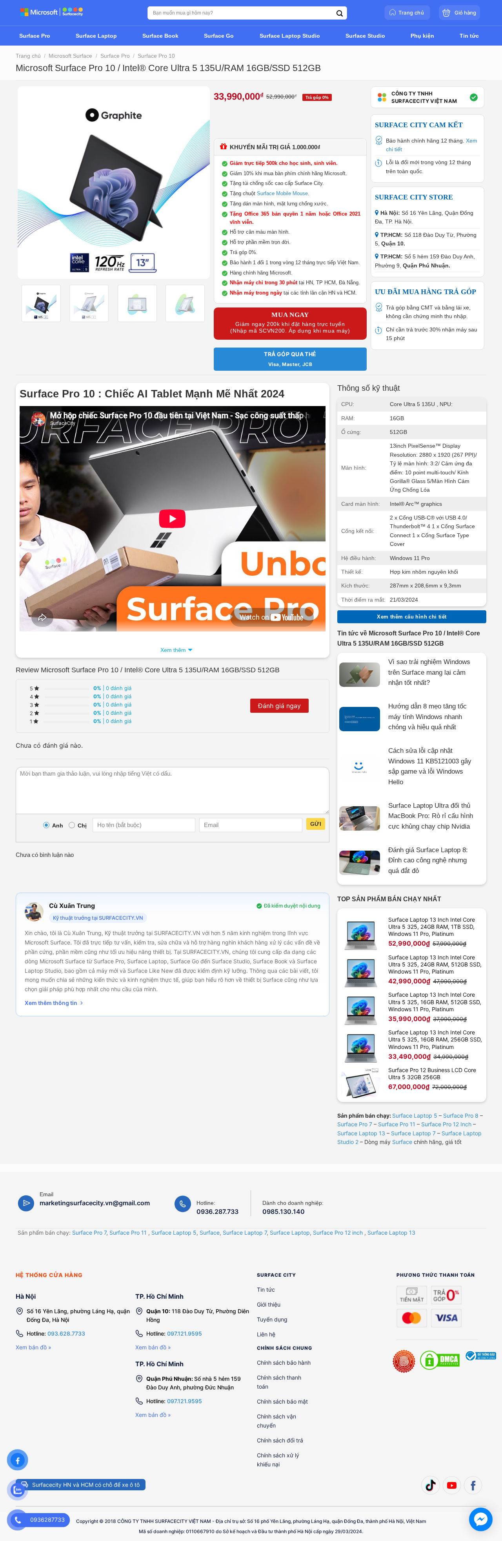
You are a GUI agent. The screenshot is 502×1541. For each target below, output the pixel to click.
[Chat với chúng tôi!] (481, 1519)
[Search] (339, 13)
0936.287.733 (217, 1212)
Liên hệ (266, 1334)
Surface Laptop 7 (413, 1133)
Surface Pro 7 (354, 1124)
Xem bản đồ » (33, 1347)
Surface (402, 1141)
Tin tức (266, 1289)
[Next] (196, 182)
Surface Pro (115, 56)
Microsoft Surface (70, 56)
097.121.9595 (184, 1333)
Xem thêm (173, 650)
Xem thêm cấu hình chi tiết (411, 617)
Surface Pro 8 (460, 1115)
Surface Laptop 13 (361, 1133)
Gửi (315, 824)
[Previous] (31, 182)
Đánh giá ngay (279, 706)
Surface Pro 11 (396, 1124)
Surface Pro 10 (156, 56)
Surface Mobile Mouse (282, 193)
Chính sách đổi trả (280, 1440)
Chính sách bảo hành (284, 1362)
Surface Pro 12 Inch (446, 1124)
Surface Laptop (290, 1232)
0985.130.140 (283, 1212)
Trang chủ (28, 56)
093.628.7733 (66, 1333)
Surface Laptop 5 (414, 1115)
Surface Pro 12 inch (338, 1232)
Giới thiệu (268, 1304)
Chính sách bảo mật (282, 1401)
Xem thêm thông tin (51, 1002)
